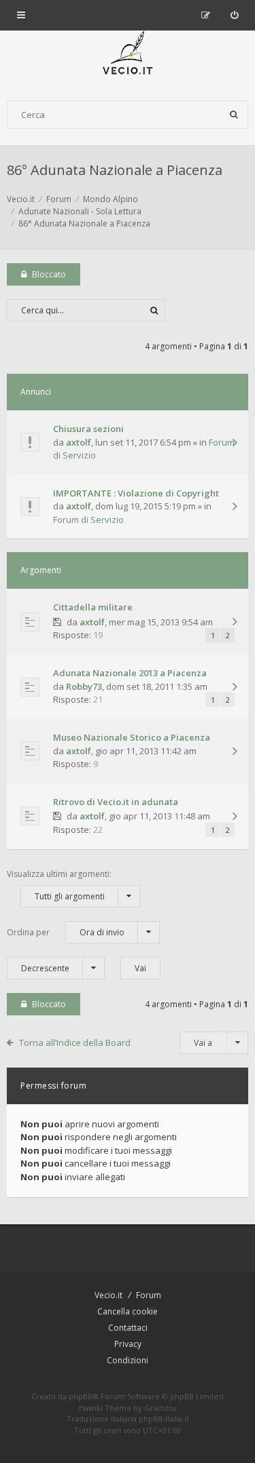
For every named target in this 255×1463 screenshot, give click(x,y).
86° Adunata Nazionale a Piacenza (114, 170)
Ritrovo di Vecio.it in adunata (115, 802)
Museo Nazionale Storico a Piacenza (131, 737)
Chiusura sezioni (88, 429)
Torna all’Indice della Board (75, 1042)
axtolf (78, 442)
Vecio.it (108, 1295)
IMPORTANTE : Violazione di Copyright (136, 493)
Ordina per (65, 932)
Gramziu (160, 1408)
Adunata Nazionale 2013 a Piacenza (130, 673)
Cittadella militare (93, 607)
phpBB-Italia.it (164, 1418)
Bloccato (49, 274)
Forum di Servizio (88, 519)
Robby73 (84, 686)
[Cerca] (234, 114)
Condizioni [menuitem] (127, 1360)
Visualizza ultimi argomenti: (59, 885)
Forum (148, 1295)
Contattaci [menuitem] (128, 1327)
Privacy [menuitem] (127, 1344)
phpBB (80, 1396)
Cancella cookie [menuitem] (127, 1311)
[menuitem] (234, 15)
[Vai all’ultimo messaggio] (234, 443)
